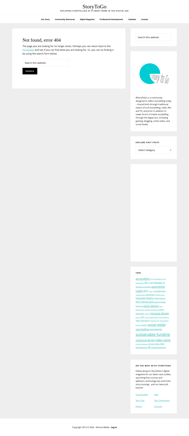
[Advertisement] (154, 214)
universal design (145, 340)
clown (151, 291)
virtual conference (142, 344)
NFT (142, 317)
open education (142, 320)
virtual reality (154, 344)
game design (151, 306)
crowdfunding (159, 291)
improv (147, 314)
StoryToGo (94, 7)
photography (164, 321)
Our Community (162, 400)
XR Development (158, 347)
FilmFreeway (159, 298)
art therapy (156, 282)
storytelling (142, 329)
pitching (138, 325)
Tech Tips (140, 400)
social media (156, 325)
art (149, 283)
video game (162, 340)
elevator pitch (160, 295)
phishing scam (154, 321)
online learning (164, 317)
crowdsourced (140, 295)
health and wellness (151, 310)
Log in (114, 427)
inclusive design (159, 313)
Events (139, 406)
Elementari (150, 294)
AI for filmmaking (156, 279)
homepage (28, 49)
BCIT (145, 291)
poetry (144, 325)
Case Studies (142, 394)
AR (146, 282)
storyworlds (155, 329)
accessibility (143, 278)
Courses (158, 406)
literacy (138, 317)
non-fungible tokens (152, 317)
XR (149, 347)
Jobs (156, 394)
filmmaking (142, 301)
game (151, 301)
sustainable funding (153, 334)
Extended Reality (145, 298)
